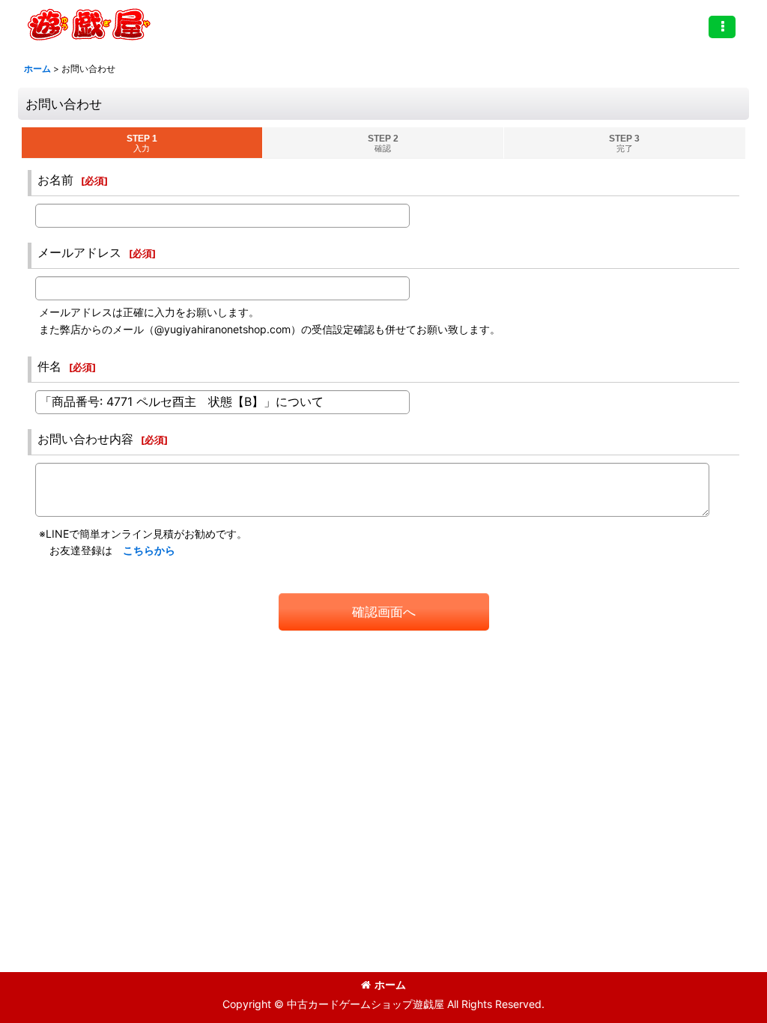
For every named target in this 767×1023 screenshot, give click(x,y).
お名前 (55, 179)
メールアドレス (79, 252)
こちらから (149, 550)
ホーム (390, 984)
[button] (722, 27)
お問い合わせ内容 (85, 438)
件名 (49, 366)
